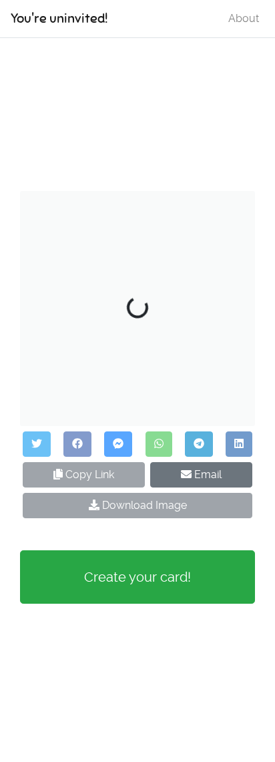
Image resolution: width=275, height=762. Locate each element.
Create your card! (137, 577)
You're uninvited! (59, 18)
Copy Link (88, 474)
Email (207, 474)
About (243, 18)
